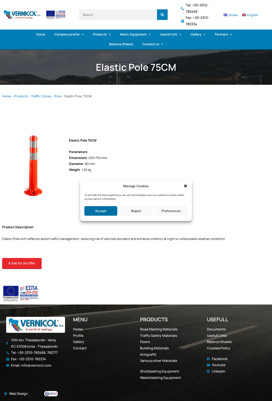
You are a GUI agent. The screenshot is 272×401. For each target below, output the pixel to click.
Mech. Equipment (133, 34)
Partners (221, 34)
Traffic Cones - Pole (46, 96)
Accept (100, 211)
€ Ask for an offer (21, 263)
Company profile (66, 34)
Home (40, 34)
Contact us (150, 44)
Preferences (171, 211)
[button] (185, 186)
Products (100, 34)
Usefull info (168, 34)
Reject (136, 211)
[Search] (162, 14)
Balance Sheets (121, 44)
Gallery (196, 34)
